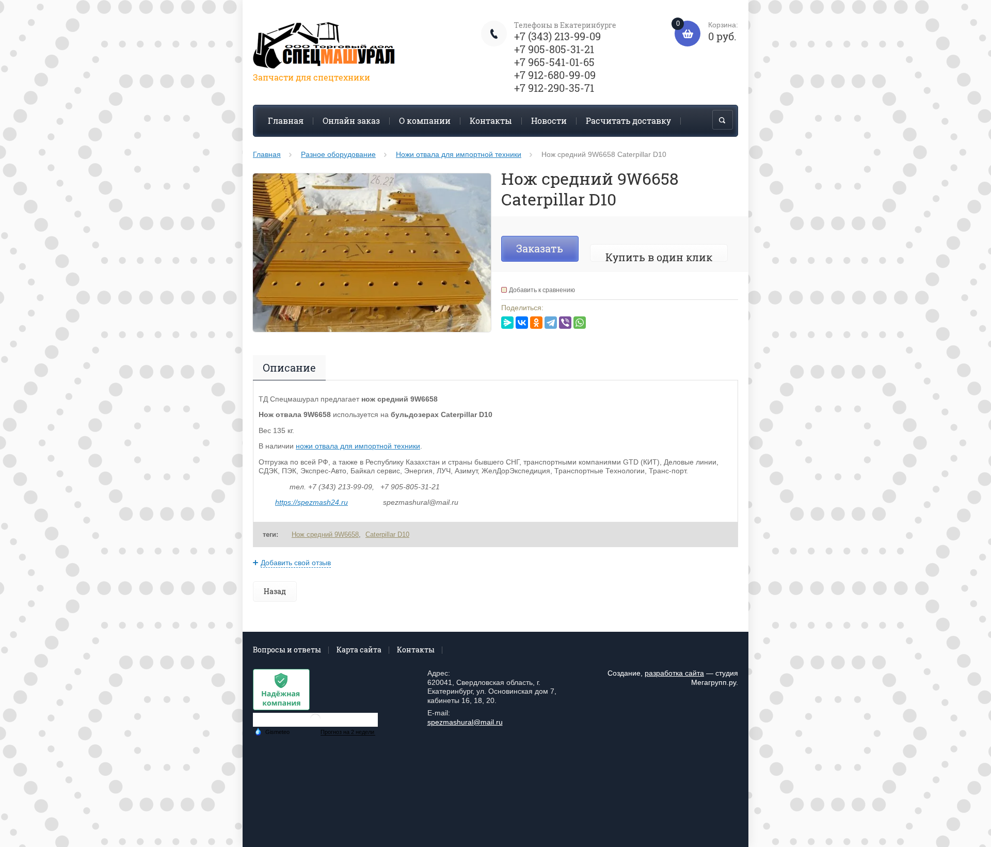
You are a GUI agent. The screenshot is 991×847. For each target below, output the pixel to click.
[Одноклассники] (536, 322)
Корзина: (707, 32)
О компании (425, 120)
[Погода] (272, 731)
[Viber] (565, 322)
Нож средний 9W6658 (325, 534)
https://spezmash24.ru (311, 502)
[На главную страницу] (325, 47)
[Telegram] (551, 322)
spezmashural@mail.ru (465, 722)
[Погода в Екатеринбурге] (315, 723)
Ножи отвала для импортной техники (458, 154)
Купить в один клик (658, 257)
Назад (275, 591)
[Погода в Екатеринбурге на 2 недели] (348, 732)
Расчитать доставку (628, 120)
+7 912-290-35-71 (554, 87)
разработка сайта (674, 673)
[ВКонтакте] (522, 322)
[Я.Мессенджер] (507, 322)
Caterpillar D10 (387, 534)
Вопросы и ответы (287, 649)
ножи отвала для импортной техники (358, 446)
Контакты (491, 120)
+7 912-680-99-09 (555, 75)
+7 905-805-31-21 (554, 49)
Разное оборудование (338, 154)
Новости (549, 120)
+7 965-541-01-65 (554, 62)
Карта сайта (359, 649)
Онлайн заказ (351, 120)
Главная (285, 120)
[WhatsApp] (579, 322)
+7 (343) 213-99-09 (557, 36)
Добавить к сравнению (542, 290)
